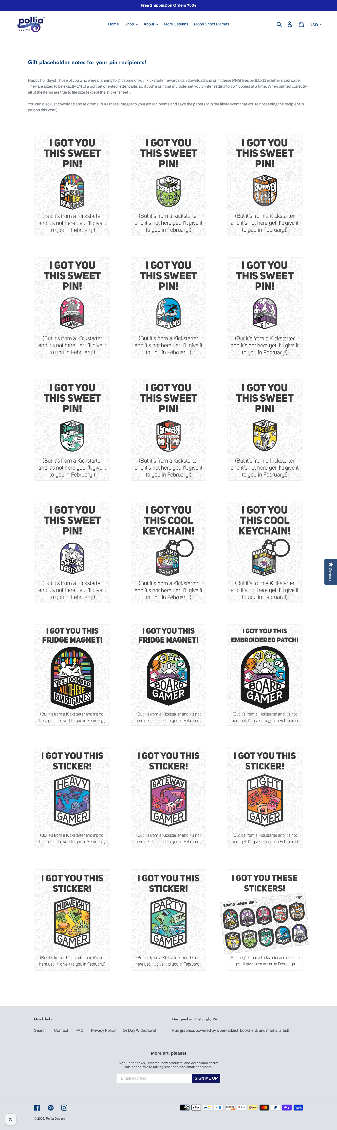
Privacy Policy (103, 1030)
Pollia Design (55, 1118)
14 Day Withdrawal (139, 1030)
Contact (61, 1030)
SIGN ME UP (206, 1078)
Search (40, 1030)
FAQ (79, 1030)
